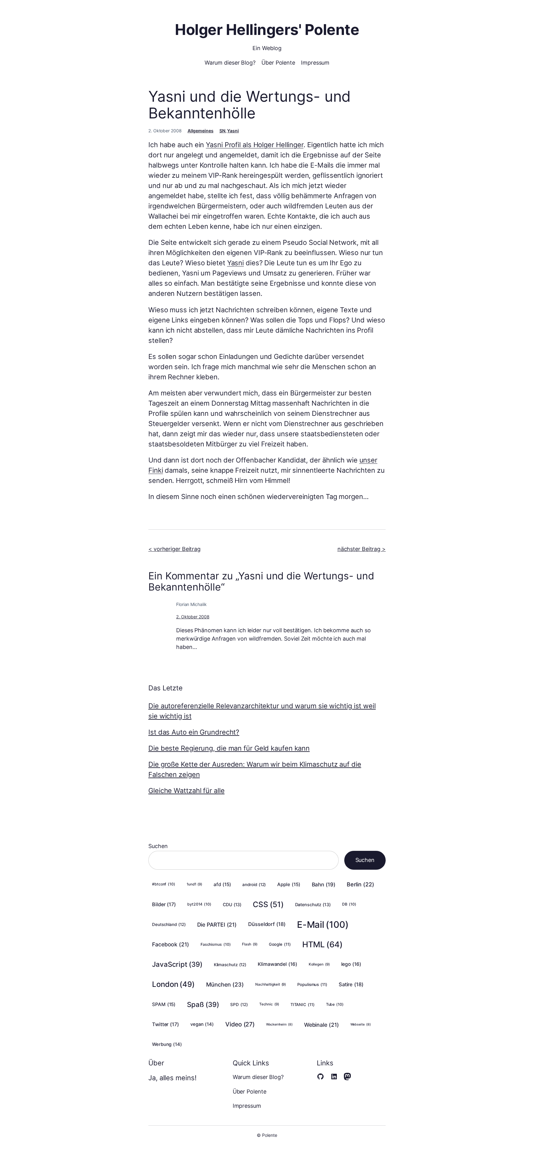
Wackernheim (279, 1024)
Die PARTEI (217, 924)
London (173, 984)
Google (280, 944)
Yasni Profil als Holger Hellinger (254, 145)
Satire (351, 984)
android (254, 884)
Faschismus (216, 944)
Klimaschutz (230, 964)
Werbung (167, 1044)
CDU (232, 904)
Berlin (360, 884)
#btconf (163, 884)
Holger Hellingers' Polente (267, 29)
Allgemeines (201, 130)
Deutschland (169, 924)
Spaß (203, 1004)
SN (222, 130)
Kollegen (319, 964)
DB (349, 904)
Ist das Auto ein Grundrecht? (193, 732)
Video (240, 1024)
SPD (239, 1004)
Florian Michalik (191, 604)
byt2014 (199, 904)
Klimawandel (277, 964)
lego (351, 964)
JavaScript (177, 964)
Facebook (170, 944)
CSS (268, 904)
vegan (202, 1024)
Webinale (321, 1024)
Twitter (165, 1024)
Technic (269, 1004)
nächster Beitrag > (361, 549)
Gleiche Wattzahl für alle (186, 791)
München (225, 984)
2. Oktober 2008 (193, 616)
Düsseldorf (267, 924)
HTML (322, 944)
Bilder (164, 904)
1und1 (194, 884)
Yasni (233, 130)
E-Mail (323, 924)
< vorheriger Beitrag (174, 549)
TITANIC (302, 1004)
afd (222, 884)
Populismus (312, 984)
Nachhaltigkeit (270, 984)
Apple (288, 884)
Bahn (323, 884)
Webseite (360, 1024)
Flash (249, 944)
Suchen (157, 846)
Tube (335, 1004)
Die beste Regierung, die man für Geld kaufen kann (229, 748)
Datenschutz (313, 904)
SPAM (164, 1004)
